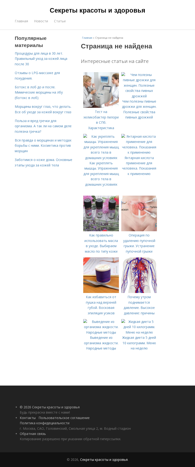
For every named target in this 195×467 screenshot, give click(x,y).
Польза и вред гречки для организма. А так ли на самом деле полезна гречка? (43, 126)
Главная (21, 21)
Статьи (60, 21)
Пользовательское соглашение (64, 417)
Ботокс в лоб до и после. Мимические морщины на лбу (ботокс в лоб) (39, 92)
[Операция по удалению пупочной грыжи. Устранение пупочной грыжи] (139, 230)
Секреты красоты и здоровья (97, 9)
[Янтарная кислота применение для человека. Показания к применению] (139, 152)
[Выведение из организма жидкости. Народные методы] (101, 332)
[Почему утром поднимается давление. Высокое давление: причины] (139, 291)
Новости (41, 21)
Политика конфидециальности (44, 423)
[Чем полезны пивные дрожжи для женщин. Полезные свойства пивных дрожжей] (139, 96)
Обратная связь (33, 433)
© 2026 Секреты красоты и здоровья (50, 407)
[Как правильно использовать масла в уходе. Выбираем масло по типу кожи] (101, 230)
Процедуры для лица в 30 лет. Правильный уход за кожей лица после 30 (41, 58)
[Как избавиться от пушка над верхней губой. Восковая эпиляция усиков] (101, 291)
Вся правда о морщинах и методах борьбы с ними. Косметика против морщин (43, 145)
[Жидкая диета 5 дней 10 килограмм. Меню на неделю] (139, 332)
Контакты (28, 417)
